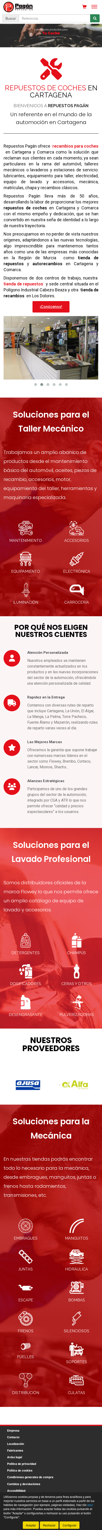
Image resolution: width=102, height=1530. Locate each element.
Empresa (13, 1430)
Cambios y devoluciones (23, 1484)
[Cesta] (84, 6)
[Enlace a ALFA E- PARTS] (28, 1085)
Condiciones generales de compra (30, 1477)
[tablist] (51, 35)
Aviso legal (14, 1457)
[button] (35, 384)
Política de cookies (19, 1470)
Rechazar (49, 1525)
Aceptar (31, 1525)
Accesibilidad (16, 1490)
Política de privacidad (21, 1464)
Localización (15, 1444)
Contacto (13, 1437)
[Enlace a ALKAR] (75, 1085)
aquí (90, 1505)
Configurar (69, 1525)
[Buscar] (95, 18)
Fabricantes (15, 1450)
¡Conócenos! (51, 306)
